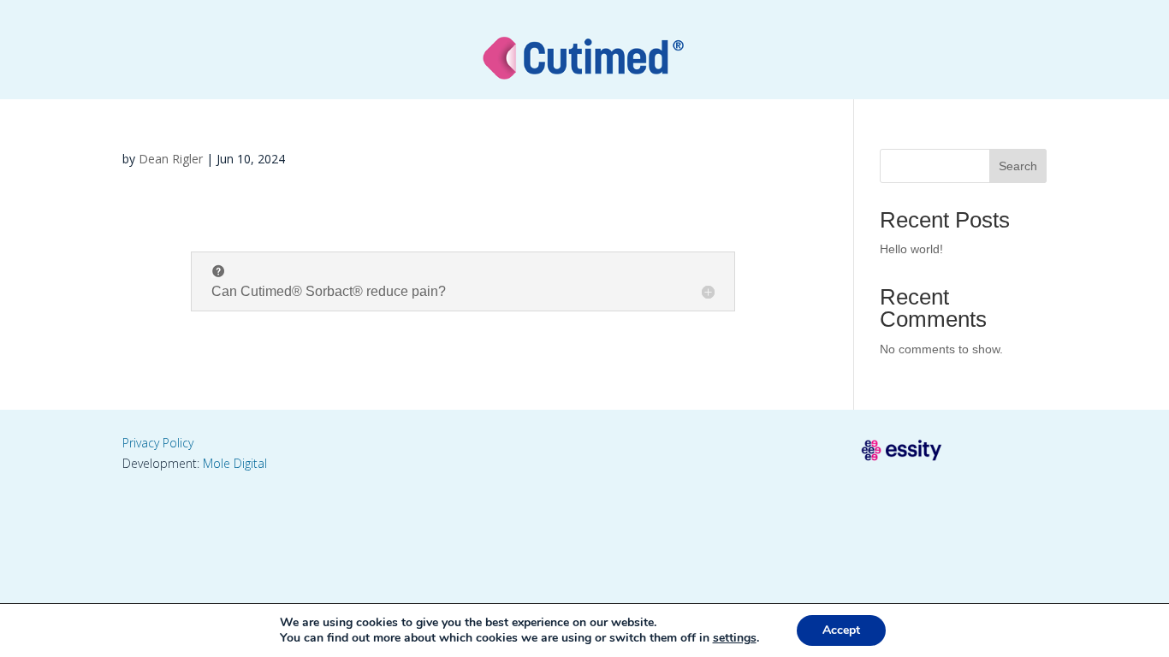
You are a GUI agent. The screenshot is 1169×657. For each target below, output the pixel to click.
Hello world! (911, 249)
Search (1018, 166)
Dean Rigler (171, 159)
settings (735, 638)
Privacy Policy (157, 443)
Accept (841, 630)
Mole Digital (235, 463)
